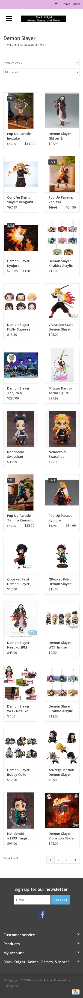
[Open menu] (9, 18)
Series (18, 45)
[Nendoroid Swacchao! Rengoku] (62, 429)
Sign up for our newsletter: (41, 889)
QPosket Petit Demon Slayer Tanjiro (60, 581)
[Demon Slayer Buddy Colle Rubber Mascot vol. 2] (20, 747)
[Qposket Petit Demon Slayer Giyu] (20, 556)
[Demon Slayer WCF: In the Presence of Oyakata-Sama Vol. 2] (62, 620)
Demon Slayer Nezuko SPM (18, 644)
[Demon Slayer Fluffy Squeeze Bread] (20, 301)
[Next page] (75, 860)
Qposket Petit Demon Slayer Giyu (18, 581)
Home (7, 45)
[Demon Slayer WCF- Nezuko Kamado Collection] (20, 683)
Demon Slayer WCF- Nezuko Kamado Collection (18, 708)
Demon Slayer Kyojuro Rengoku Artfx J (20, 263)
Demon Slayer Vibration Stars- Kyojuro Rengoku (62, 836)
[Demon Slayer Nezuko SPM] (20, 620)
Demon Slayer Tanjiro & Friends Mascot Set (19, 390)
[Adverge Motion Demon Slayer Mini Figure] (62, 747)
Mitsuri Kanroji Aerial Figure (61, 390)
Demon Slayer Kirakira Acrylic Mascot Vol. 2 (61, 263)
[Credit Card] (75, 992)
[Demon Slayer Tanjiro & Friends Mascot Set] (20, 365)
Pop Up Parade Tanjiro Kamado (20, 517)
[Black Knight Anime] (50, 18)
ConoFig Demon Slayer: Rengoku (20, 199)
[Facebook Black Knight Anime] (41, 914)
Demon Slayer (34, 45)
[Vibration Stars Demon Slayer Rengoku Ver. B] (62, 301)
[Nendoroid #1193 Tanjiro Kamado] (20, 810)
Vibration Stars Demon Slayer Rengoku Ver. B (61, 327)
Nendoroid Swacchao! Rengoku (57, 454)
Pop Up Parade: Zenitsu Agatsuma (61, 199)
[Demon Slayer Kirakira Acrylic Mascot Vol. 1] (62, 683)
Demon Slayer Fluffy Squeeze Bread (18, 327)
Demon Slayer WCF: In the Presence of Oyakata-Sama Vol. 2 (61, 645)
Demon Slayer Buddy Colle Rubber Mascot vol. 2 (19, 772)
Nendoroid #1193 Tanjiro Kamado (18, 836)
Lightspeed (10, 986)
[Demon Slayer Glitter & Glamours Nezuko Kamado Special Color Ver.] (62, 110)
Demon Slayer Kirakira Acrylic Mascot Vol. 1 (61, 708)
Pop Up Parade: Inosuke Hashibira (19, 136)
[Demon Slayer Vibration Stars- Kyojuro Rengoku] (62, 810)
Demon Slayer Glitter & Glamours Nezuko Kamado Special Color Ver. (62, 136)
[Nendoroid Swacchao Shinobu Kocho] (20, 429)
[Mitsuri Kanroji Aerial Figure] (62, 365)
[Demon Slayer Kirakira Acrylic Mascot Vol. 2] (62, 238)
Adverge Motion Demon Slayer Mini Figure (61, 772)
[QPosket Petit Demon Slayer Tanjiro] (62, 556)
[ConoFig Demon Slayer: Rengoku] (20, 174)
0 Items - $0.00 (70, 4)
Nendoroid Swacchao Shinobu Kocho (19, 454)
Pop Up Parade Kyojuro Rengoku (60, 518)
